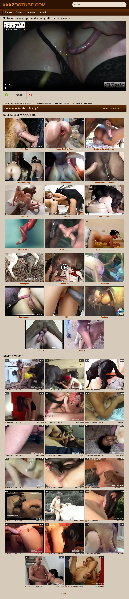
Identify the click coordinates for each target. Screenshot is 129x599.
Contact (64, 593)
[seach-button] (126, 3)
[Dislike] (30, 95)
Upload (42, 12)
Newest (19, 12)
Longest (31, 12)
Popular (8, 12)
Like (10, 95)
